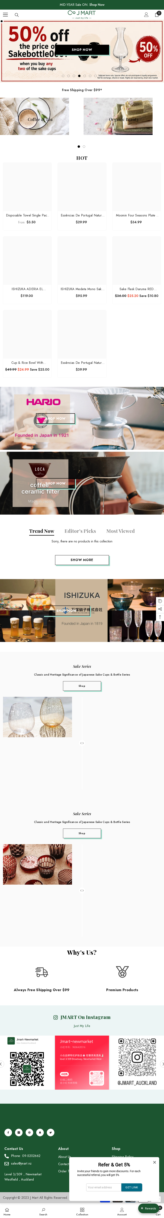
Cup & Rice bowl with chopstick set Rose (27, 363)
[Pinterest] (29, 1132)
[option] (82, 51)
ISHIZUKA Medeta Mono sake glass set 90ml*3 (82, 289)
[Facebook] (8, 1132)
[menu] (5, 14)
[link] (43, 1211)
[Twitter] (50, 1132)
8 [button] (101, 76)
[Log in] (146, 14)
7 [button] (95, 76)
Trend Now (41, 531)
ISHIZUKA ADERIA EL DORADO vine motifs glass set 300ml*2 (27, 289)
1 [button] (63, 76)
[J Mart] (82, 418)
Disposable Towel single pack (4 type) (27, 215)
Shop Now (96, 4)
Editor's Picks (80, 531)
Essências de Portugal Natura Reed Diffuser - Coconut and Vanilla (82, 215)
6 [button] (90, 76)
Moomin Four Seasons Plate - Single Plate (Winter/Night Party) (137, 215)
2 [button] (68, 76)
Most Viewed (120, 531)
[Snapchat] (40, 1132)
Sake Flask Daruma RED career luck (137, 289)
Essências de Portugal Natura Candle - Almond (82, 363)
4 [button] (79, 76)
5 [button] (85, 76)
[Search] (16, 15)
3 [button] (74, 76)
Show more (82, 560)
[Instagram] (19, 1132)
